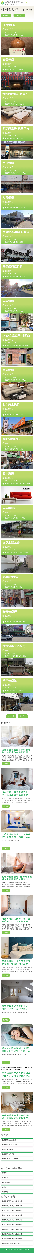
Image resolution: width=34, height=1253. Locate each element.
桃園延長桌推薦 (7, 1149)
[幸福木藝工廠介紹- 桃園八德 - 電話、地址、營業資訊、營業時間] (17, 547)
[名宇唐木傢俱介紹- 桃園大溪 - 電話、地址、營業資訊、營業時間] (17, 409)
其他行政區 (19, 15)
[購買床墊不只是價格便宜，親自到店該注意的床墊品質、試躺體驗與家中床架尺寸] (17, 1001)
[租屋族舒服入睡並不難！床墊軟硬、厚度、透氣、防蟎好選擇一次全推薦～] (17, 915)
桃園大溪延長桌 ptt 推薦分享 (12, 1210)
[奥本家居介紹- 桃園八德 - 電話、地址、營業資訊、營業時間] (17, 478)
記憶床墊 (5, 1192)
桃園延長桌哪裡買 (8, 1154)
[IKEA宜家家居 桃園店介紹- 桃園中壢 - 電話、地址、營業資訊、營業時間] (17, 340)
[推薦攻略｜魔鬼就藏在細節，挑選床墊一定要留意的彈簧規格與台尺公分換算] (17, 788)
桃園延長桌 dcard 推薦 (10, 1159)
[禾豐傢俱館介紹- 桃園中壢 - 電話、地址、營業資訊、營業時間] (17, 685)
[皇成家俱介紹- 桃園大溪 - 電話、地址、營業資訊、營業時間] (17, 374)
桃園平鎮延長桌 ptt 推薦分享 (12, 1215)
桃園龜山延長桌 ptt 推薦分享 (12, 1220)
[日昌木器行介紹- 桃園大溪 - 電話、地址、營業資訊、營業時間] (17, 29)
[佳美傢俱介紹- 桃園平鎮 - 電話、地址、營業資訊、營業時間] (17, 305)
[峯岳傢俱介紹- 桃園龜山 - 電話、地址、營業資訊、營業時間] (17, 64)
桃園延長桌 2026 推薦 (10, 1145)
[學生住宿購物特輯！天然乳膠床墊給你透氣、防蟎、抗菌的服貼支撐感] (17, 1044)
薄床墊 (4, 1173)
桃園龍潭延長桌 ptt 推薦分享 (12, 1239)
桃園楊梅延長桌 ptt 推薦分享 (12, 1234)
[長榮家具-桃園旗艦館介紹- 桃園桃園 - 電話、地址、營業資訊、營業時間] (17, 237)
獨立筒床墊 (6, 1182)
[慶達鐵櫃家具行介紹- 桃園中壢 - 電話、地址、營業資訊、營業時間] (17, 271)
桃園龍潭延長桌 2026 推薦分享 (13, 1243)
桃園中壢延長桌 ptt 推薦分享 (12, 1229)
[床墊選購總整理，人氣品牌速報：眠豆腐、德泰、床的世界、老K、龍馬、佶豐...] (17, 830)
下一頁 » (23, 716)
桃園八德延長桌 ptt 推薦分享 (12, 1225)
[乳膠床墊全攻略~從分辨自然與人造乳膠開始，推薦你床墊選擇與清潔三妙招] (17, 873)
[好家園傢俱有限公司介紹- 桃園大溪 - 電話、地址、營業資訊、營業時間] (17, 98)
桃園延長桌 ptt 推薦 (9, 1140)
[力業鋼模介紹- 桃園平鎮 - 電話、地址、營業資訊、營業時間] (17, 202)
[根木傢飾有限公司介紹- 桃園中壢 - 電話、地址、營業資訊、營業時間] (17, 651)
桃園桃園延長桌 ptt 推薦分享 (12, 1201)
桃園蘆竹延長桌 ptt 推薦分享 (12, 1206)
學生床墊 (5, 1178)
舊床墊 (4, 1187)
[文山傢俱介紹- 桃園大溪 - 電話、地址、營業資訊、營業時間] (17, 167)
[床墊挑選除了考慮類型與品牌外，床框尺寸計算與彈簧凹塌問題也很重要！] (17, 1078)
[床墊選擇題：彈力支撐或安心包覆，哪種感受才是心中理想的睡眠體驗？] (17, 957)
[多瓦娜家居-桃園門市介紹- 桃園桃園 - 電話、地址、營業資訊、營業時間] (17, 133)
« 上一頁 (11, 716)
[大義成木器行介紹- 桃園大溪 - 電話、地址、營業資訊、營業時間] (17, 581)
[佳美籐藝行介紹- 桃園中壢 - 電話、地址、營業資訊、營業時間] (17, 513)
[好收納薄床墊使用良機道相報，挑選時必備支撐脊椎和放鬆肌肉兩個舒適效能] (17, 1112)
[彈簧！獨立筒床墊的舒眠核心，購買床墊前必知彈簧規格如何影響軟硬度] (17, 746)
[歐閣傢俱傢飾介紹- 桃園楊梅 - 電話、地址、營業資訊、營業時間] (17, 444)
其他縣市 (6, 15)
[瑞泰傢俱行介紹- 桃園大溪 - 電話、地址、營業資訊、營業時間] (17, 616)
